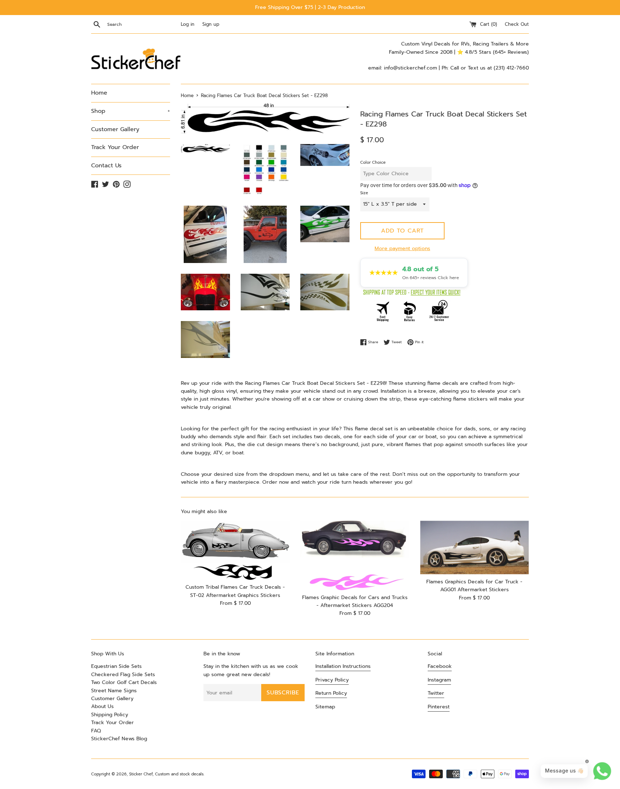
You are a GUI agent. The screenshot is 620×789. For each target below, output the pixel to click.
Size (364, 193)
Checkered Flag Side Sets (123, 674)
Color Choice (373, 162)
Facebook (440, 666)
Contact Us (106, 165)
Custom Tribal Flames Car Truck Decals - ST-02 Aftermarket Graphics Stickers (235, 591)
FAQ (96, 731)
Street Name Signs (114, 690)
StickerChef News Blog (119, 738)
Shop (130, 111)
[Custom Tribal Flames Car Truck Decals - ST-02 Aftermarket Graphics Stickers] (235, 550)
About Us (102, 706)
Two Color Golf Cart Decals (124, 682)
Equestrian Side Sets (116, 666)
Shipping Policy (109, 714)
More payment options (402, 248)
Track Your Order (115, 147)
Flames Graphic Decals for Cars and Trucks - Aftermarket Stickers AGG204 (355, 601)
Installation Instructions (343, 666)
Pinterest (439, 707)
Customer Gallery (115, 129)
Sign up (210, 24)
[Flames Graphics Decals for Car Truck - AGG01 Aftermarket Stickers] (474, 547)
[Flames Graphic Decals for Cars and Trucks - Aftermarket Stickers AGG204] (354, 555)
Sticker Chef (140, 774)
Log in (187, 24)
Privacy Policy (332, 680)
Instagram (439, 680)
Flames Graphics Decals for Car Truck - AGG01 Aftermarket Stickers (474, 585)
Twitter (436, 693)
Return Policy (331, 693)
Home (99, 93)
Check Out (517, 24)
